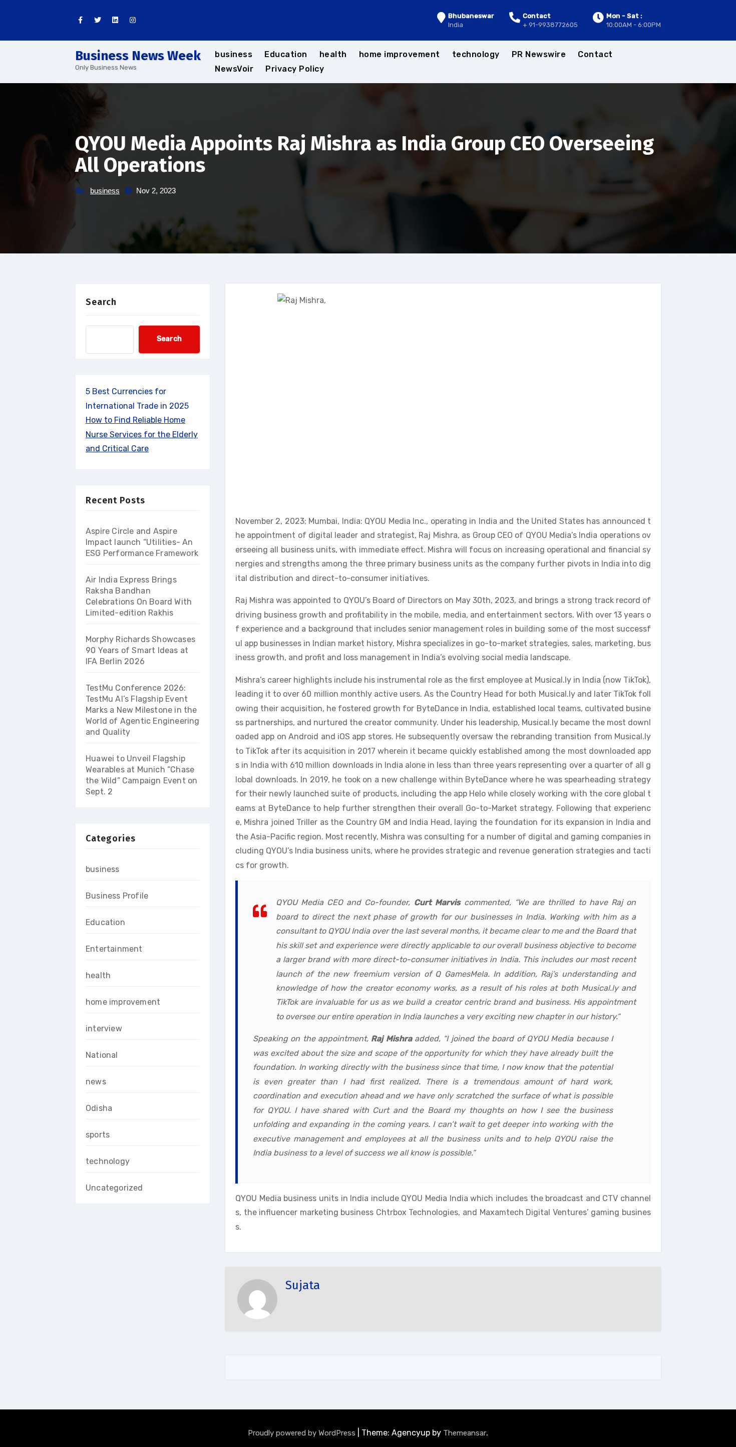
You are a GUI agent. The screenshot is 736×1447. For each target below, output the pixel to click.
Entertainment (114, 949)
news (96, 1081)
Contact (595, 54)
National (102, 1055)
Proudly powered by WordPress (302, 1432)
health (333, 54)
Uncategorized (114, 1188)
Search (101, 302)
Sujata (302, 1285)
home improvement (399, 54)
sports (98, 1134)
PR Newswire (539, 54)
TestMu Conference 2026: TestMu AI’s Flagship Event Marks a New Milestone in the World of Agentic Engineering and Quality (143, 710)
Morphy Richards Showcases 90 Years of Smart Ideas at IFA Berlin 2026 (140, 650)
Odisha (99, 1108)
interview (104, 1028)
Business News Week (138, 56)
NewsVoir (234, 69)
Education (285, 54)
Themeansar (464, 1432)
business (233, 54)
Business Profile (117, 896)
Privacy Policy (294, 69)
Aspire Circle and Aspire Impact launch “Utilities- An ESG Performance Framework (142, 542)
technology (476, 54)
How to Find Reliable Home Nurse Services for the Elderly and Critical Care (142, 434)
